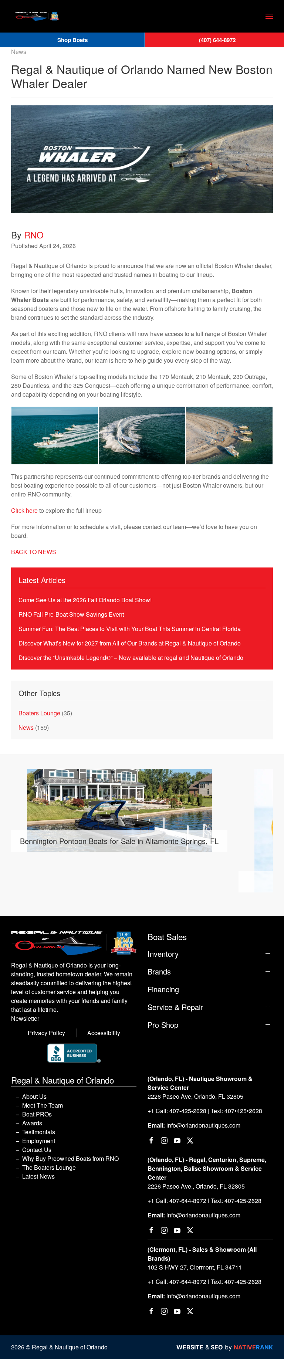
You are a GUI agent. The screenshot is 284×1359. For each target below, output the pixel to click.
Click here (24, 510)
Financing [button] (163, 989)
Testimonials (38, 1132)
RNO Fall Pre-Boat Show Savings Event (71, 614)
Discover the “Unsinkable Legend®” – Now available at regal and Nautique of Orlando (130, 657)
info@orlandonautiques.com (203, 1125)
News (18, 51)
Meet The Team (42, 1105)
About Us (34, 1096)
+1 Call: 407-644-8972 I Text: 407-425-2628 (204, 1200)
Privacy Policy (46, 1032)
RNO (34, 234)
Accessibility (103, 1032)
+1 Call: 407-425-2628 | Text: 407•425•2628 (205, 1110)
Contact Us (36, 1149)
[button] (269, 16)
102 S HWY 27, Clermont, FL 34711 (195, 1267)
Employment (38, 1140)
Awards (32, 1123)
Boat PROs (37, 1114)
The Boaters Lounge (49, 1167)
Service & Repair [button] (175, 1007)
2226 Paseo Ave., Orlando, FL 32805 (196, 1186)
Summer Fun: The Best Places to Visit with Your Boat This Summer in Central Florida (129, 628)
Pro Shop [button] (163, 1025)
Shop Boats (72, 40)
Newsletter (25, 1018)
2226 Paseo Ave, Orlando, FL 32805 (195, 1096)
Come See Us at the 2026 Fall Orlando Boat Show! (85, 600)
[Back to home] (37, 16)
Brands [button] (159, 971)
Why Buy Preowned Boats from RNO (70, 1158)
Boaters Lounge (39, 713)
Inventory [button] (163, 954)
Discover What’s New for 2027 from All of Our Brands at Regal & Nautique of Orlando (129, 643)
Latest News (38, 1176)
